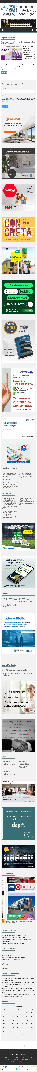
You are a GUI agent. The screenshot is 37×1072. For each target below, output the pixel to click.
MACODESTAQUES (7, 937)
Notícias (5, 593)
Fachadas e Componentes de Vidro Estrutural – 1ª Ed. (17, 978)
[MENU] (35, 30)
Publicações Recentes (10, 874)
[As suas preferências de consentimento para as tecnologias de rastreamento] (25, 1069)
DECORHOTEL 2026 (7, 957)
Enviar (5, 106)
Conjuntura (6, 757)
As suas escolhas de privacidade (18, 1067)
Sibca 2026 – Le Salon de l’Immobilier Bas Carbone (16, 953)
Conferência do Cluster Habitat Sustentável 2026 (16, 939)
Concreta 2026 (6, 959)
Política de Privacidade (7, 1046)
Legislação (6, 493)
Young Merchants (9, 665)
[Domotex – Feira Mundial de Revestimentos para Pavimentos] (11, 46)
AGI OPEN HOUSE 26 (8, 935)
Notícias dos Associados (12, 468)
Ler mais (4, 72)
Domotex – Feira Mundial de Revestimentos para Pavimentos (18, 43)
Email (4, 88)
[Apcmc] (2, 30)
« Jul (4, 1035)
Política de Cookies (19, 1046)
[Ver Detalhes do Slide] (18, 21)
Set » (23, 1035)
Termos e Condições (31, 1046)
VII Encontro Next (7, 943)
